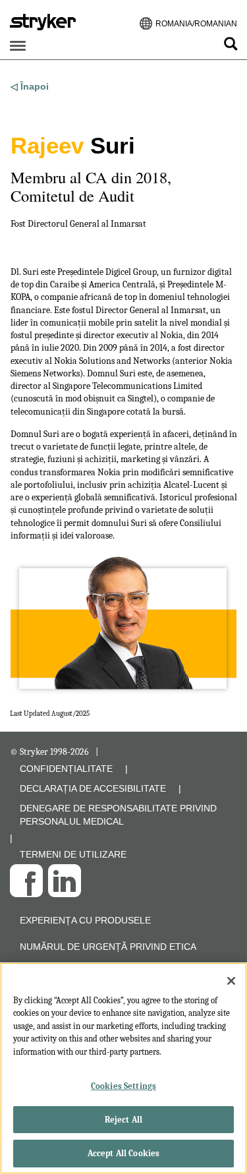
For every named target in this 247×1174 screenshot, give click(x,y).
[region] (123, 1068)
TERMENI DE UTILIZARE (73, 854)
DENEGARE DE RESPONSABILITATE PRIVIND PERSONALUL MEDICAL (118, 815)
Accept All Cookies (123, 1153)
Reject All (123, 1120)
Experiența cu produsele (85, 920)
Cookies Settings (123, 1086)
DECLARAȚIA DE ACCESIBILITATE (93, 788)
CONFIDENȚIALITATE (66, 768)
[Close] (231, 980)
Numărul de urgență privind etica (108, 946)
